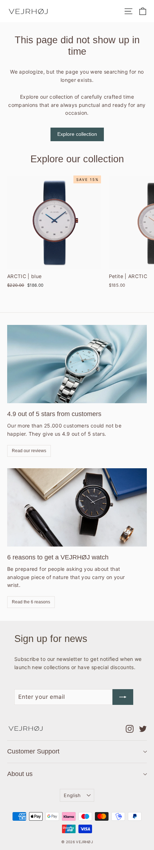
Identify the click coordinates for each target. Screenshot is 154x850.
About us (20, 773)
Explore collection (77, 134)
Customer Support (33, 751)
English (72, 795)
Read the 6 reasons (31, 601)
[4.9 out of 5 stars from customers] (77, 364)
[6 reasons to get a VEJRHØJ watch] (77, 507)
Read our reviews (29, 450)
